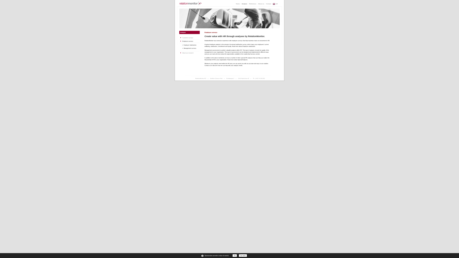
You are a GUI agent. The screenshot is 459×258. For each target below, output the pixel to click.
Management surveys (190, 48)
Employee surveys (187, 41)
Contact (268, 4)
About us (261, 4)
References (252, 4)
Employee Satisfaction (190, 45)
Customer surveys (187, 37)
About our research (188, 53)
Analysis (183, 32)
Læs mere (243, 255)
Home (238, 4)
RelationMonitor (190, 3)
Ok (235, 255)
